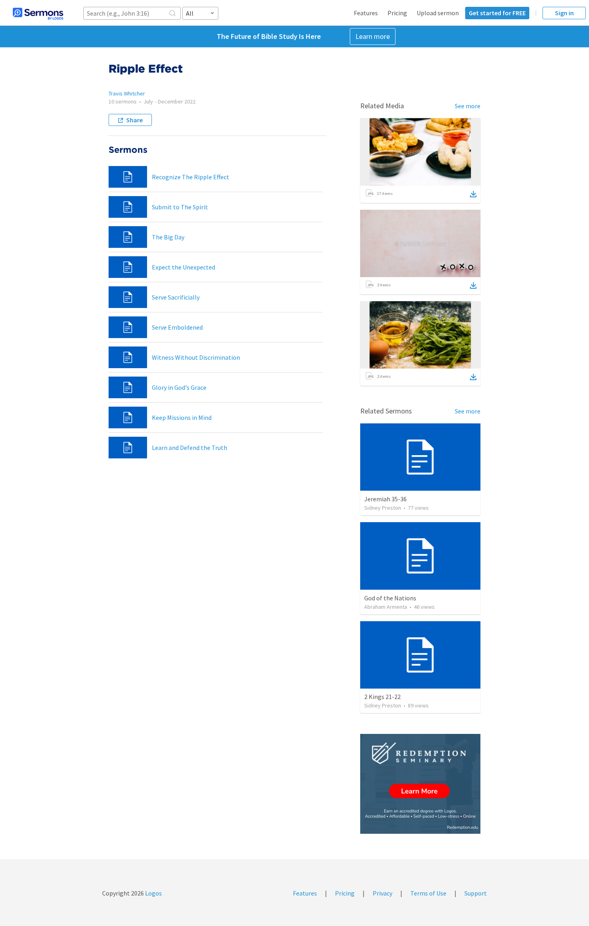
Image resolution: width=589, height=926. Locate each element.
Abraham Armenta (385, 606)
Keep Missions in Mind (182, 417)
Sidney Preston (382, 507)
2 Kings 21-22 (382, 697)
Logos (153, 893)
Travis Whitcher (127, 93)
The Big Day (168, 237)
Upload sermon (438, 13)
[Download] (473, 194)
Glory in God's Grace (179, 387)
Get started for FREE (497, 13)
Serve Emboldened (177, 327)
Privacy (382, 893)
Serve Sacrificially (176, 297)
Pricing (397, 13)
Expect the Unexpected (183, 267)
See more (467, 106)
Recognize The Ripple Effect (190, 177)
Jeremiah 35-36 (385, 499)
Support (475, 893)
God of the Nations (390, 598)
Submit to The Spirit (180, 207)
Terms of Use (428, 893)
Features (366, 13)
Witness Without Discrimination (196, 357)
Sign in (564, 13)
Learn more (372, 36)
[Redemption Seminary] (420, 784)
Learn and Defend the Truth (189, 448)
